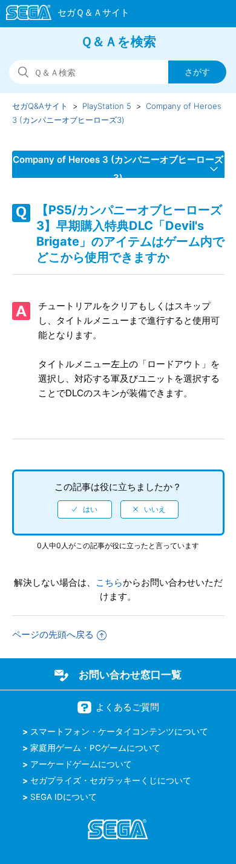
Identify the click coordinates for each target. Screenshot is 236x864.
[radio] (84, 509)
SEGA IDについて (63, 797)
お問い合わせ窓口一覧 (130, 675)
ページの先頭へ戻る (53, 634)
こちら (109, 582)
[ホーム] (62, 14)
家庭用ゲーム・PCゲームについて (95, 748)
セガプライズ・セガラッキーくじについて (110, 780)
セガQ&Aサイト (40, 106)
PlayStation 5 (106, 106)
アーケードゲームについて (81, 764)
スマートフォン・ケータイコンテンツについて (119, 731)
